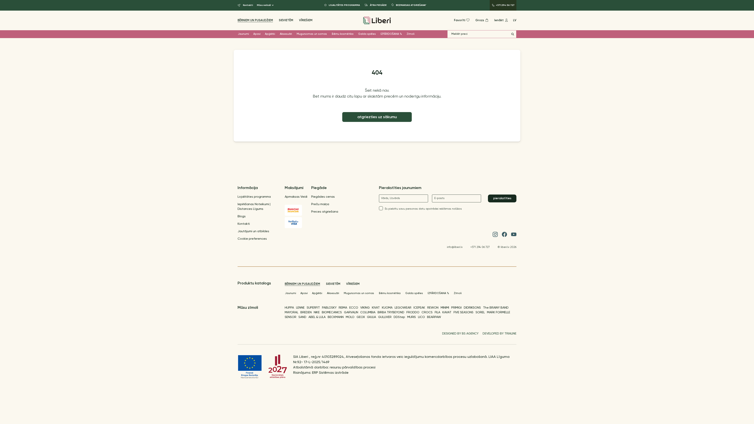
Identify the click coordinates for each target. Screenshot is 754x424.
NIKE (317, 312)
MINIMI (445, 307)
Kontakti (244, 224)
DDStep (399, 317)
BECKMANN (336, 317)
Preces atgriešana (324, 211)
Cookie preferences (252, 238)
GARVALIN (351, 312)
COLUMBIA (367, 312)
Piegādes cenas (323, 196)
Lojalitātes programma (254, 196)
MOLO (350, 317)
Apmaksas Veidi (296, 196)
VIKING (365, 307)
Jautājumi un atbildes (253, 231)
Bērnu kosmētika (342, 34)
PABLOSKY (329, 307)
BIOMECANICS (332, 312)
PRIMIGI (456, 307)
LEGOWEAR (403, 307)
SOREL (480, 312)
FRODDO (412, 312)
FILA (437, 312)
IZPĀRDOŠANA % (391, 34)
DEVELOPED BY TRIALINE (499, 333)
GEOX (361, 317)
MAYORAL (291, 312)
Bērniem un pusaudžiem (255, 20)
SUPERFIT (313, 307)
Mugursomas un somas (312, 34)
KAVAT (446, 312)
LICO (421, 317)
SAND (302, 317)
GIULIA (371, 317)
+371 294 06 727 (480, 247)
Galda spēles (367, 34)
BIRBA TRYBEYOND (391, 312)
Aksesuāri (286, 34)
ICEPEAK (419, 307)
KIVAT (376, 307)
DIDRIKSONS (472, 307)
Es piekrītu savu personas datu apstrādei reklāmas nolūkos (423, 208)
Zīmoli (411, 34)
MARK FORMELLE (498, 312)
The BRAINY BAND (496, 307)
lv (514, 20)
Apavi (257, 34)
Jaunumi (243, 34)
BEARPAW (434, 317)
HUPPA (289, 307)
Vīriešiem (305, 20)
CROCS (427, 312)
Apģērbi (270, 34)
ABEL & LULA (317, 317)
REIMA (343, 307)
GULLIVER (385, 317)
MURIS (411, 317)
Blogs (242, 216)
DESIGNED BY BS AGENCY (460, 333)
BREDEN (306, 312)
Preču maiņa (320, 204)
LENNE (300, 307)
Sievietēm (286, 20)
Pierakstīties (502, 198)
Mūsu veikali (264, 5)
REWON (432, 307)
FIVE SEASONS (463, 312)
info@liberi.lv (455, 247)
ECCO (353, 307)
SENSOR (290, 317)
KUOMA (387, 307)
